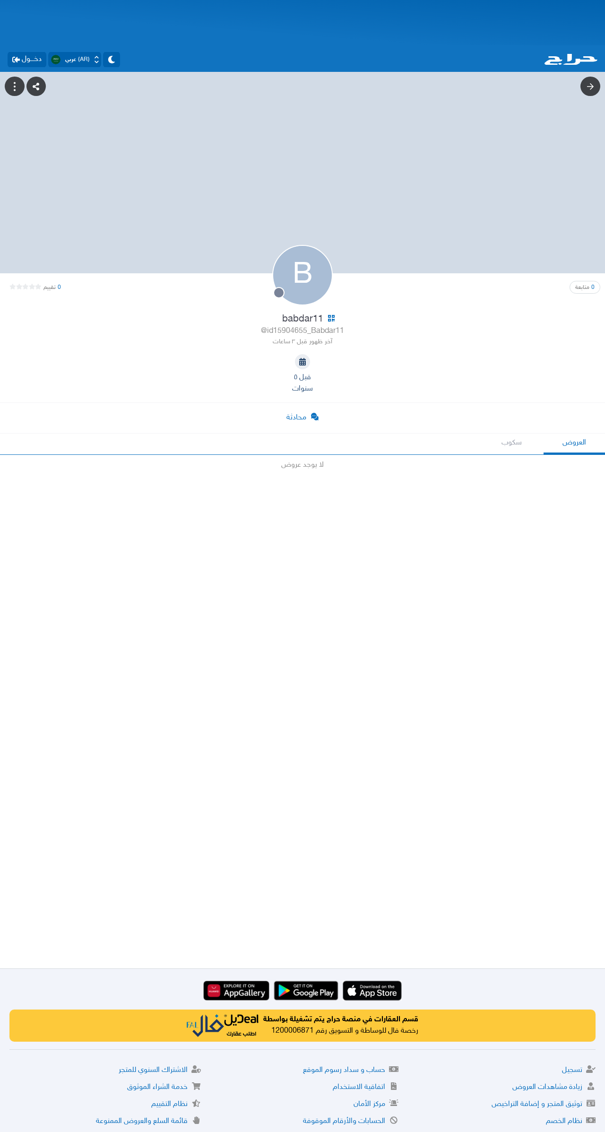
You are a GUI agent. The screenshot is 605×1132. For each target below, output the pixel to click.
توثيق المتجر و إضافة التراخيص (537, 1104)
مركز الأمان (369, 1104)
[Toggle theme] (111, 60)
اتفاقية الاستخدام (359, 1087)
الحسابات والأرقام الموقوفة (344, 1121)
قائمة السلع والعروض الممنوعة (142, 1121)
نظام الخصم (564, 1121)
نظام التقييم (169, 1104)
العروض (574, 442)
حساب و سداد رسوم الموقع (344, 1070)
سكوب (511, 442)
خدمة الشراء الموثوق (157, 1087)
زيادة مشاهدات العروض (547, 1087)
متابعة (585, 287)
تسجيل (572, 1070)
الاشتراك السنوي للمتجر (153, 1070)
